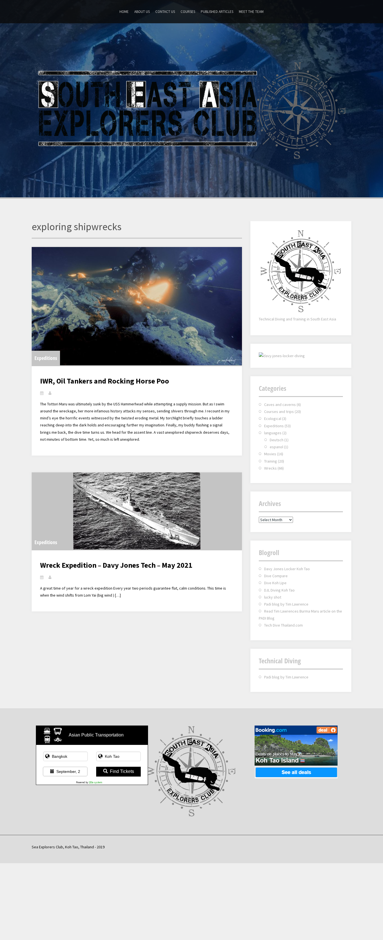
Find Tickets (122, 771)
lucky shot (272, 597)
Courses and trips (279, 411)
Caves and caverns (280, 404)
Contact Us (165, 11)
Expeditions (45, 358)
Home (124, 11)
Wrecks (270, 468)
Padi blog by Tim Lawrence (286, 604)
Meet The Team (251, 11)
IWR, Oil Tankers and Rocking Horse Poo (104, 380)
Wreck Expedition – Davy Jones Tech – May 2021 (116, 565)
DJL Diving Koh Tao (279, 590)
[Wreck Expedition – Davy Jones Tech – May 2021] (137, 510)
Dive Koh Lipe (275, 582)
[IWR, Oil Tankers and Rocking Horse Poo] (137, 306)
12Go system (95, 782)
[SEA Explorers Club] (191, 109)
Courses (188, 11)
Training (270, 461)
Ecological (272, 418)
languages (273, 432)
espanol (276, 446)
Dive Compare (276, 575)
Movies (270, 453)
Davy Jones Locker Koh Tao (287, 568)
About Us (142, 11)
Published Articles (217, 11)
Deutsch (276, 439)
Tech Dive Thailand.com (283, 625)
